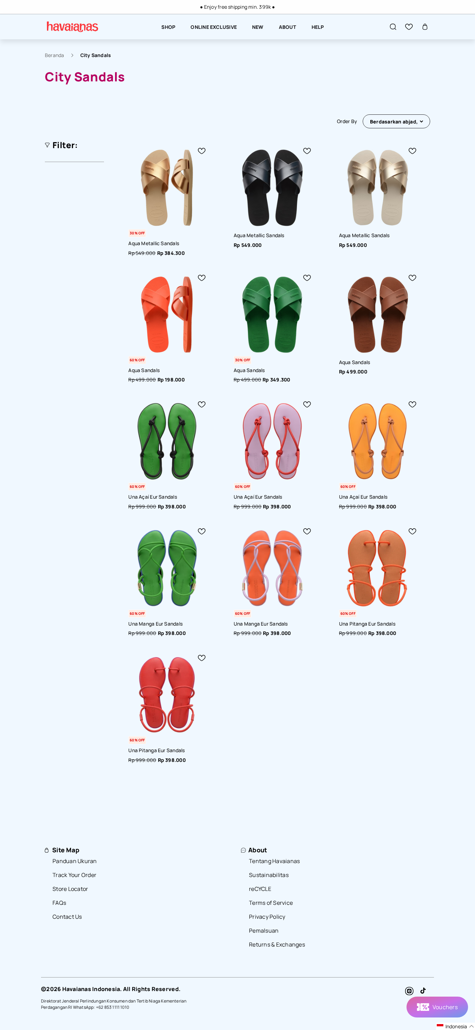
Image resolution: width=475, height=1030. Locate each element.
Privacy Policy (267, 916)
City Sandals (95, 55)
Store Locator (70, 889)
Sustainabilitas (269, 875)
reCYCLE (260, 889)
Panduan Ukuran (75, 861)
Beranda (54, 55)
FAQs (59, 903)
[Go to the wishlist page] (409, 27)
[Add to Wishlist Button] (201, 151)
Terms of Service (271, 903)
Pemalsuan (264, 930)
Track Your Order (74, 875)
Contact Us (67, 916)
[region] (237, 7)
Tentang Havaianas (274, 861)
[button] (393, 27)
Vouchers (445, 1007)
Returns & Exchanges (277, 944)
